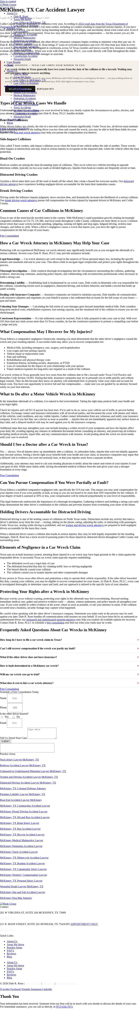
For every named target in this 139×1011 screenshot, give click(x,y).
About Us (12, 13)
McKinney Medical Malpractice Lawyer (21, 840)
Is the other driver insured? (14, 713)
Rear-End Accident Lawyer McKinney (21, 800)
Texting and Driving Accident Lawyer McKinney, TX (29, 777)
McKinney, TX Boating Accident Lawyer (22, 863)
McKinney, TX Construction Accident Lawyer (25, 805)
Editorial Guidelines (66, 983)
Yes (6, 716)
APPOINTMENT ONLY (84, 924)
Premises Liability (23, 43)
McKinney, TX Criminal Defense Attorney (23, 788)
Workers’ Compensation (26, 53)
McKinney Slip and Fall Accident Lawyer (22, 892)
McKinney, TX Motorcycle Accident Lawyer (24, 857)
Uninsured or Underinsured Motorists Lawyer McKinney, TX (33, 771)
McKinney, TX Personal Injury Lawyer (21, 880)
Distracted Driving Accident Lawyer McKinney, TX (28, 782)
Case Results (14, 62)
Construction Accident (25, 56)
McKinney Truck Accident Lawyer (19, 851)
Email (3, 722)
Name (3, 698)
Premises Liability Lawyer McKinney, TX (22, 794)
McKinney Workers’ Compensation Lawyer (23, 874)
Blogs (10, 65)
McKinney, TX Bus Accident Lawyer (20, 828)
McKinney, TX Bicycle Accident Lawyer (22, 834)
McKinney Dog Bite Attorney (16, 898)
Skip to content (8, 1)
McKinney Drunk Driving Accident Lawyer (23, 811)
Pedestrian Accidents (25, 40)
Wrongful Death (22, 59)
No (18, 716)
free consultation (55, 622)
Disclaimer (48, 983)
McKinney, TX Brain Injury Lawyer (19, 823)
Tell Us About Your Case (13, 738)
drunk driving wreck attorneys (21, 200)
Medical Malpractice (24, 37)
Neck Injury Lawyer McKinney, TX (19, 759)
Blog (9, 956)
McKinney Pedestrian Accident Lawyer (21, 846)
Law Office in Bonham (26, 25)
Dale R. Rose (21, 16)
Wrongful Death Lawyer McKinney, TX (21, 886)
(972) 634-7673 (64, 1006)
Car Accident (21, 31)
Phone (3, 707)
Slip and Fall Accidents (26, 46)
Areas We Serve (22, 19)
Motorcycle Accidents (25, 34)
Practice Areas (14, 28)
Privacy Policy (33, 983)
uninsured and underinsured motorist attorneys (51, 619)
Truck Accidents (22, 49)
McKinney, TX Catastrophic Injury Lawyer (23, 869)
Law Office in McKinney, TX (30, 22)
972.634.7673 (7, 7)
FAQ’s (10, 950)
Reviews (11, 953)
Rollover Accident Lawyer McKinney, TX (23, 765)
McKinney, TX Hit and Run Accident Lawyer (24, 817)
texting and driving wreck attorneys (85, 525)
